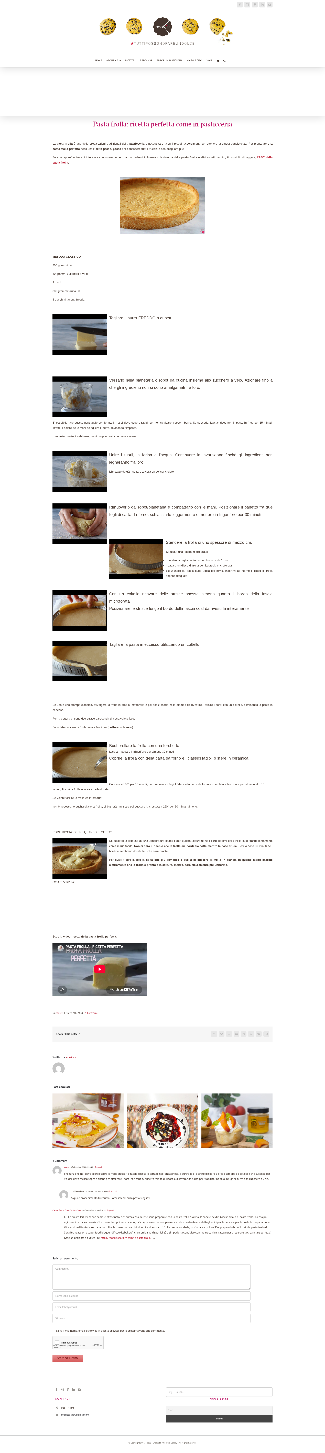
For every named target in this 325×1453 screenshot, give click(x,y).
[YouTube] (79, 1389)
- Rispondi (97, 1167)
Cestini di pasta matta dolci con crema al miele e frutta (237, 1115)
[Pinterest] (67, 1389)
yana (66, 1167)
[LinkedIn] (73, 1389)
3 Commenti (91, 1013)
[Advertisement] (162, 92)
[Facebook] (56, 1389)
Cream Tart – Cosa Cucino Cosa (66, 1210)
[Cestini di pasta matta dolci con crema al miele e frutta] (237, 1120)
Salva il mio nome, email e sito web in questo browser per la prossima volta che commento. (110, 1330)
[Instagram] (62, 1389)
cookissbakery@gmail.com (75, 1415)
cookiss (59, 1013)
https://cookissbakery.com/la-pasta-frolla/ (126, 1238)
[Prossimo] (270, 1120)
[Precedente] (55, 1120)
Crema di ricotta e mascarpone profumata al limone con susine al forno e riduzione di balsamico (162, 1113)
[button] (224, 60)
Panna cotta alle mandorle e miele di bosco (88, 1117)
